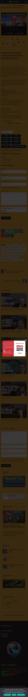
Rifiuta (14, 694)
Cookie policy (21, 694)
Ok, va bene (7, 694)
